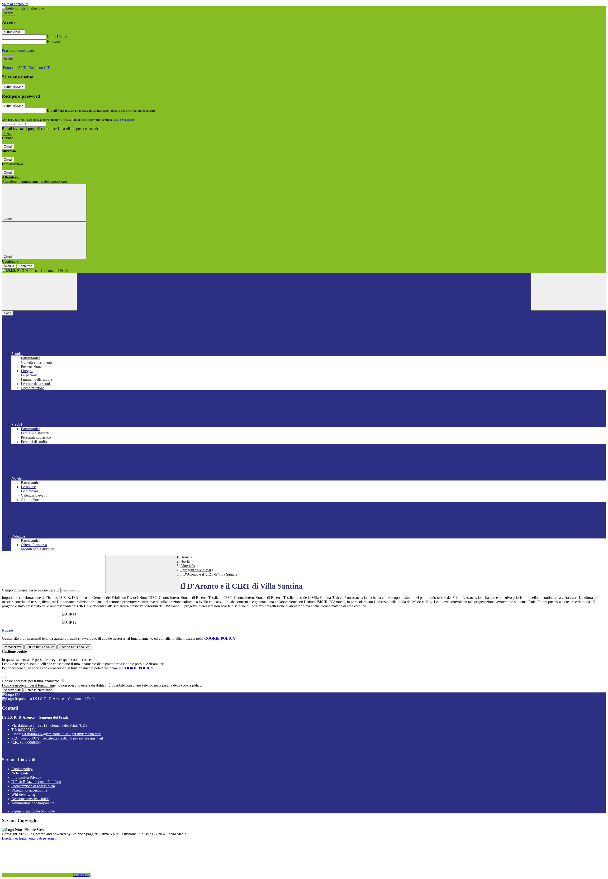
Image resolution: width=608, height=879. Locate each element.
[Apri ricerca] (568, 292)
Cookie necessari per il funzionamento (31, 681)
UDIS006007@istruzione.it (61, 734)
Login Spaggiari (123, 119)
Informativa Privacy (26, 777)
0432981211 (27, 730)
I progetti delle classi (195, 570)
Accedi (8, 13)
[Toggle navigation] (39, 292)
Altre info (187, 566)
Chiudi (8, 146)
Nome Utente (57, 37)
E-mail (52, 110)
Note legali (19, 773)
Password (54, 42)
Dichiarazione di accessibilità (33, 786)
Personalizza (13, 647)
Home (185, 557)
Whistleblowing (23, 795)
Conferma (25, 266)
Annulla (9, 266)
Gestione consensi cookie (30, 799)
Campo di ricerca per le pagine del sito (30, 590)
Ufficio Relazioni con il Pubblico (36, 782)
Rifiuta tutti (40, 647)
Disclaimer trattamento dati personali (29, 838)
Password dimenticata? (19, 50)
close (7, 313)
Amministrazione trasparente (32, 803)
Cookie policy (22, 769)
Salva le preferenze (38, 690)
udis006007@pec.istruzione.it (61, 738)
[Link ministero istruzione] (23, 8)
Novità (185, 561)
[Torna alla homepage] (304, 271)
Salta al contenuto (15, 4)
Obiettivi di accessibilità (29, 790)
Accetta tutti (74, 647)
